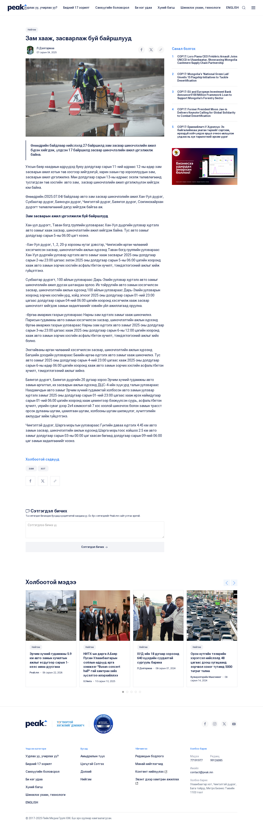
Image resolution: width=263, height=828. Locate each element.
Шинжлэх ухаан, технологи (200, 7)
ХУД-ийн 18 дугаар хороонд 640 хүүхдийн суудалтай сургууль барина (158, 658)
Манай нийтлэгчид (149, 764)
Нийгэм (32, 29)
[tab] (123, 692)
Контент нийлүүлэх (149, 771)
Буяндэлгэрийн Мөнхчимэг (206, 677)
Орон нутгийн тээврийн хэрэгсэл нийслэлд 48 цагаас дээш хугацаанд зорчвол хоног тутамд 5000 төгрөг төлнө (211, 662)
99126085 (216, 760)
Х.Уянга (87, 681)
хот (43, 468)
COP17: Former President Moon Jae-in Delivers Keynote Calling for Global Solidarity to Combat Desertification (206, 112)
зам (31, 468)
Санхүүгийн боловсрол (112, 7)
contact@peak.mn (201, 772)
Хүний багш (166, 7)
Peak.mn (35, 672)
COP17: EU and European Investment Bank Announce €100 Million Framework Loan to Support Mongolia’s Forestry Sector (204, 95)
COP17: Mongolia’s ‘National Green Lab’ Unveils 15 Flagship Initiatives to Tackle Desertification (203, 77)
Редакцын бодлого (149, 756)
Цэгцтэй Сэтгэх (92, 764)
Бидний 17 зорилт (76, 7)
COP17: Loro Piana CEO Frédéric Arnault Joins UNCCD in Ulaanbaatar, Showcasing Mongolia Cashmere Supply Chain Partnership (207, 60)
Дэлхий (85, 771)
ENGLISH (232, 7)
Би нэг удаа (143, 7)
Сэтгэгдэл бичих (93, 546)
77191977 (196, 760)
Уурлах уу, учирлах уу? (40, 7)
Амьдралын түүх (92, 756)
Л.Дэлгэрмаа (45, 48)
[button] (244, 7)
